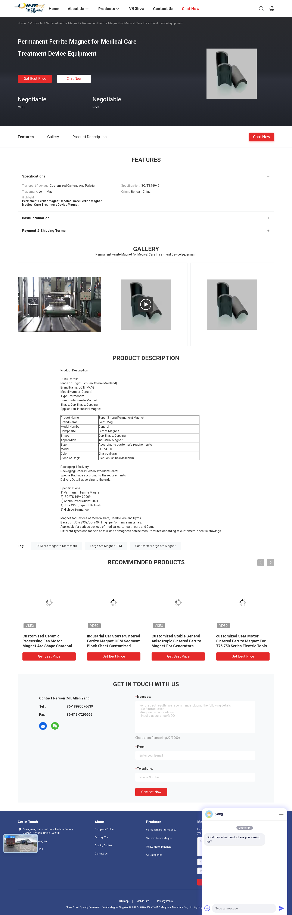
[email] (43, 726)
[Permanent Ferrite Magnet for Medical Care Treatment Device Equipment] (231, 73)
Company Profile (104, 829)
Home (22, 23)
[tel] (67, 726)
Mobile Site (143, 901)
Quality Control (103, 845)
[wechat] (55, 726)
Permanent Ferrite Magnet (161, 829)
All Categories (154, 854)
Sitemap (123, 901)
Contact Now (151, 792)
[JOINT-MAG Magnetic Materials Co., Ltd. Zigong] (31, 8)
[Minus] (281, 814)
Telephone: (145, 768)
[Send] (281, 908)
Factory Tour (102, 837)
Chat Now (74, 79)
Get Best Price (35, 79)
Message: (144, 696)
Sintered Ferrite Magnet (62, 23)
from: (141, 746)
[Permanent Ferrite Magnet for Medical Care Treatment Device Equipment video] (145, 304)
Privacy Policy (165, 901)
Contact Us (101, 853)
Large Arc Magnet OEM (106, 546)
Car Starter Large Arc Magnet (155, 546)
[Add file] (207, 908)
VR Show (137, 8)
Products (36, 23)
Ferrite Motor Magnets (158, 846)
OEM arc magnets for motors (57, 546)
